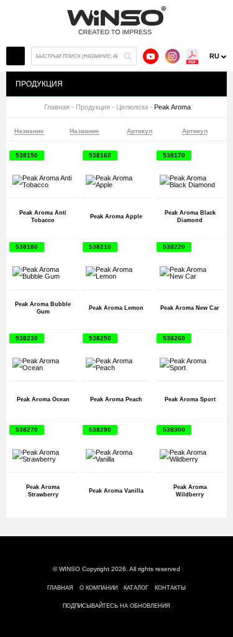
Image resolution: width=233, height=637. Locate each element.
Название (29, 131)
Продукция (93, 107)
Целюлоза (132, 107)
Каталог (136, 588)
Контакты (170, 588)
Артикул (139, 131)
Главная (57, 107)
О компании (98, 588)
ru (214, 56)
